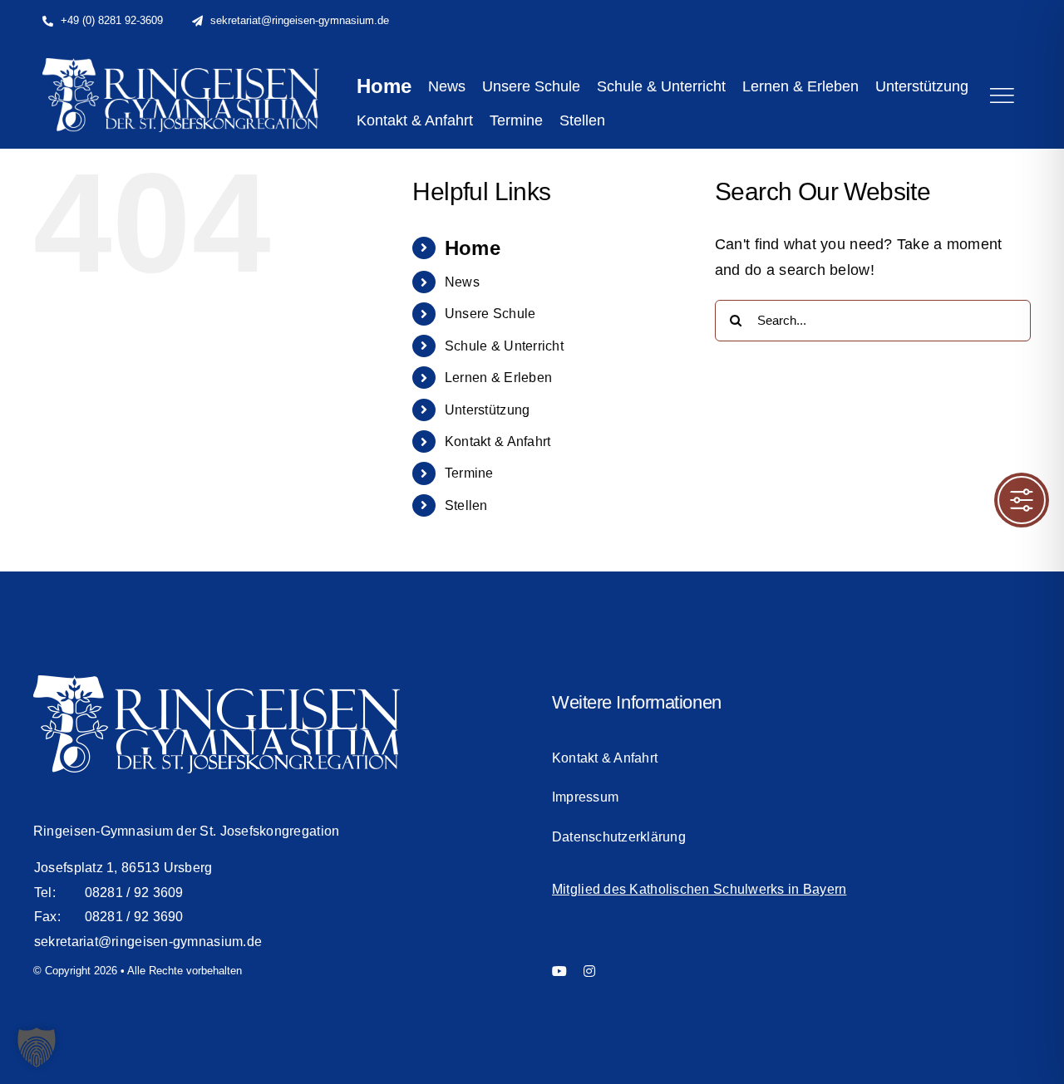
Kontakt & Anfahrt (498, 441)
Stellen (466, 505)
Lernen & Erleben (498, 377)
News (462, 282)
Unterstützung (487, 410)
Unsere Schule (490, 314)
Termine (469, 473)
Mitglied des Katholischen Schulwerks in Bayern (699, 889)
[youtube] (559, 971)
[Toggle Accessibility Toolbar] (1021, 500)
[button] (36, 1047)
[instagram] (589, 971)
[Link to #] (1001, 95)
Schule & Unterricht (504, 346)
